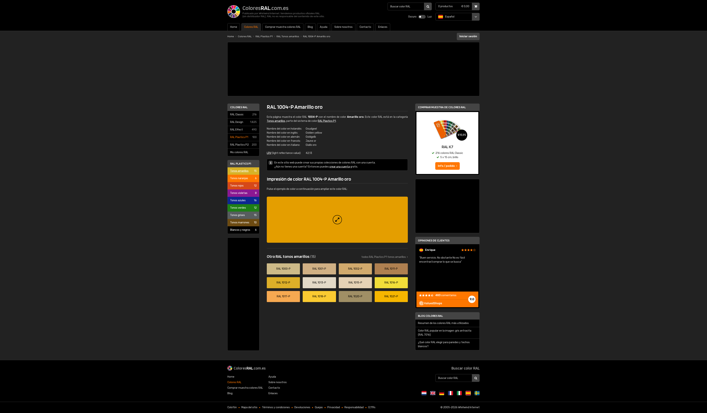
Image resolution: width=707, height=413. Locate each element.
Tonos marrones (243, 222)
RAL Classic (243, 114)
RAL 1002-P (355, 268)
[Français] (450, 393)
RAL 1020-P (355, 296)
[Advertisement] (353, 69)
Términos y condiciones (276, 407)
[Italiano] (459, 393)
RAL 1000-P (283, 268)
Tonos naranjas (243, 178)
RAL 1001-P (319, 268)
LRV (269, 153)
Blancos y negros (243, 229)
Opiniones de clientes (433, 240)
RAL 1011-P (391, 268)
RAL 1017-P (283, 296)
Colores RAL (239, 107)
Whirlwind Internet (469, 407)
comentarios (445, 295)
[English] (432, 393)
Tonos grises (243, 215)
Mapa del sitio (249, 407)
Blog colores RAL (430, 316)
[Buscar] (428, 6)
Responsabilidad (354, 407)
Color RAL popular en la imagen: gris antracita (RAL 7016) (444, 332)
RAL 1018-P (319, 296)
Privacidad (333, 407)
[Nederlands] (424, 393)
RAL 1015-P (355, 282)
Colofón (232, 407)
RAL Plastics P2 (243, 144)
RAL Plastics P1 (243, 137)
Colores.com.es (250, 368)
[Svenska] (477, 393)
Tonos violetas (243, 193)
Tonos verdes (243, 207)
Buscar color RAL (465, 368)
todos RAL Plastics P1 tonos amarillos (383, 257)
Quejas (319, 407)
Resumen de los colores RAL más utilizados (443, 323)
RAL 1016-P (391, 282)
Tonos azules (243, 200)
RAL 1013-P (319, 282)
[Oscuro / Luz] (422, 17)
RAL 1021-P (391, 296)
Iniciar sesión (468, 36)
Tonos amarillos (243, 170)
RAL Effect (243, 129)
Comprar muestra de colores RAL (442, 107)
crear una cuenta (339, 166)
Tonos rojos (243, 185)
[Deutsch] (441, 393)
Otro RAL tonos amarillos (291, 256)
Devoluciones (302, 407)
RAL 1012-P (283, 282)
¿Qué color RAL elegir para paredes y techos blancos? (444, 344)
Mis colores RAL (239, 152)
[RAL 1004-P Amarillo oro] (337, 220)
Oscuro (412, 16)
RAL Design (243, 122)
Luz (430, 16)
